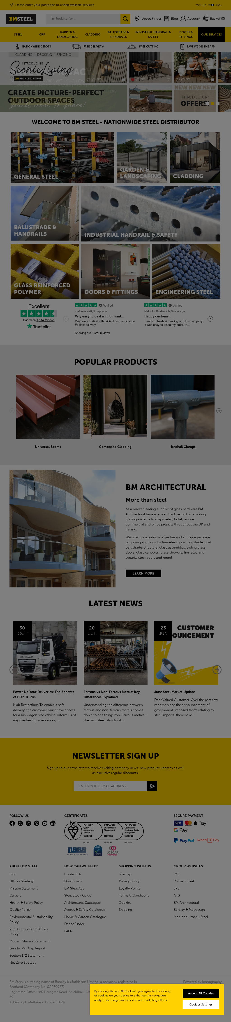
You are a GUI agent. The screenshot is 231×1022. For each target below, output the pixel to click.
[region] (157, 999)
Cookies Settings (201, 1004)
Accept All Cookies (201, 993)
